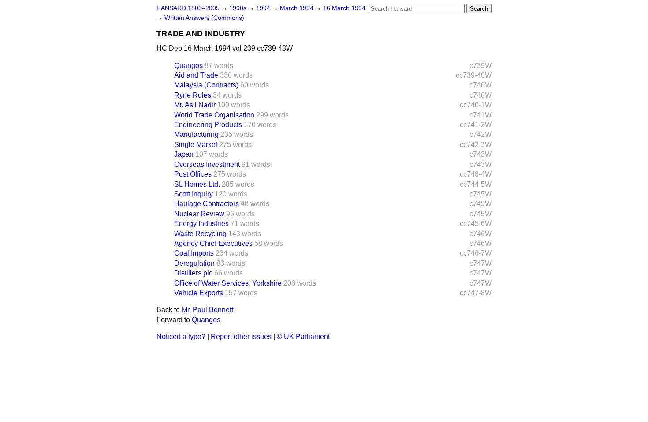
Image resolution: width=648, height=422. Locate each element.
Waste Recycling (200, 233)
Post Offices (193, 174)
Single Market (195, 144)
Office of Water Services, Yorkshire (228, 283)
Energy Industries (201, 223)
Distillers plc (193, 273)
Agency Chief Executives (213, 243)
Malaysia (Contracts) (206, 85)
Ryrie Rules (192, 95)
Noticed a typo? (180, 336)
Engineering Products (208, 124)
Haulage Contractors (206, 203)
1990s (238, 8)
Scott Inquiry (193, 194)
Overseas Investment (207, 164)
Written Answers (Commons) (204, 18)
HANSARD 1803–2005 (188, 8)
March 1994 (297, 8)
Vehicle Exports (198, 293)
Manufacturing (196, 134)
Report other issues (241, 336)
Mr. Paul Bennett (207, 309)
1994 (264, 8)
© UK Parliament (303, 336)
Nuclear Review (199, 214)
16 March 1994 (344, 8)
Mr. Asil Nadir (195, 105)
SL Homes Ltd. (197, 184)
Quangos (188, 65)
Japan (184, 154)
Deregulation (194, 263)
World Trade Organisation (214, 115)
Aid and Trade (196, 75)
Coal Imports (194, 253)
